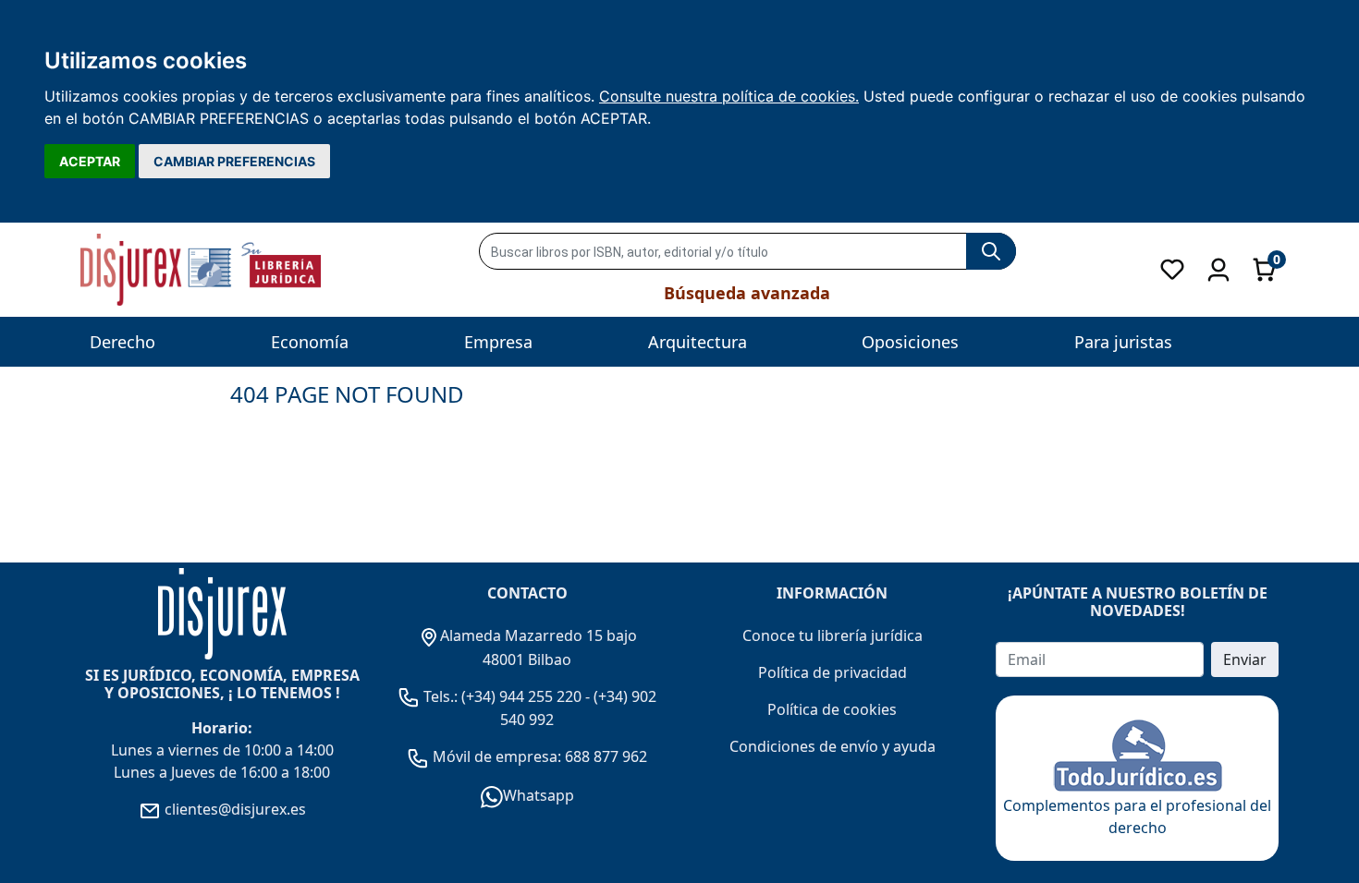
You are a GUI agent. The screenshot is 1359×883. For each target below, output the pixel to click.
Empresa (498, 342)
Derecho (122, 342)
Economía (310, 342)
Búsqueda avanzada (747, 293)
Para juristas (1123, 342)
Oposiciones (910, 342)
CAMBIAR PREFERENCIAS (234, 161)
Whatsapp (538, 795)
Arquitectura (697, 342)
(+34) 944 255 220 (521, 696)
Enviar (1245, 659)
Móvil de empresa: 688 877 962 (538, 756)
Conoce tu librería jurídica (832, 635)
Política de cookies (832, 709)
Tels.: (440, 696)
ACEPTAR (89, 161)
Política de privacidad (832, 672)
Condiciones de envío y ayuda (832, 746)
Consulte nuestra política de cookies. (729, 96)
